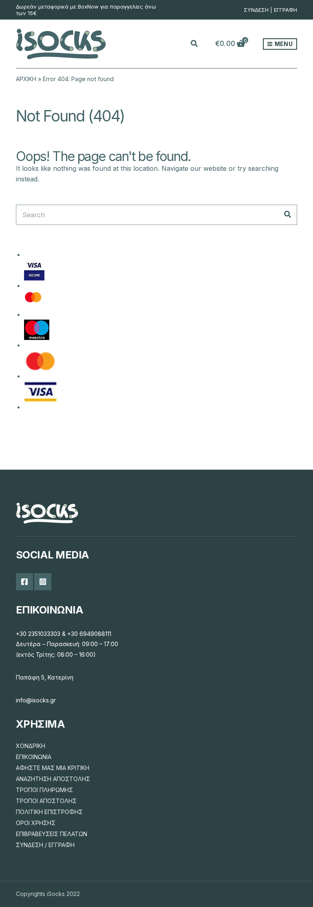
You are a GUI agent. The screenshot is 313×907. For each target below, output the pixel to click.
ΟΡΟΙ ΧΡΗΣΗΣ (35, 822)
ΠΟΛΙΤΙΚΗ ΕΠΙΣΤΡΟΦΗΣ (49, 811)
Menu (283, 43)
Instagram (42, 581)
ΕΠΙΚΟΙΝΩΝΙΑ (33, 756)
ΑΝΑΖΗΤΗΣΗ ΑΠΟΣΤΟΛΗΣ (53, 778)
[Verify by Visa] (34, 269)
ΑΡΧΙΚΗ (26, 78)
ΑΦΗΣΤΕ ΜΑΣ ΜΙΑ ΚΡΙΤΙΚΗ (52, 767)
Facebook (24, 581)
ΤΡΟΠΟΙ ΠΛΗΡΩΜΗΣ (44, 789)
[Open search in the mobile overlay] (199, 44)
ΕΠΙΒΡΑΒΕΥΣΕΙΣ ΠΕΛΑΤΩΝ (51, 833)
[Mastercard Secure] (33, 299)
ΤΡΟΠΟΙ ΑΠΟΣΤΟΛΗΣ (46, 800)
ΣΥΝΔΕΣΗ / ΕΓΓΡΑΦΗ (45, 844)
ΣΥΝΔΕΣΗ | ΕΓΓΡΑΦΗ (270, 10)
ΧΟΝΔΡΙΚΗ (30, 745)
